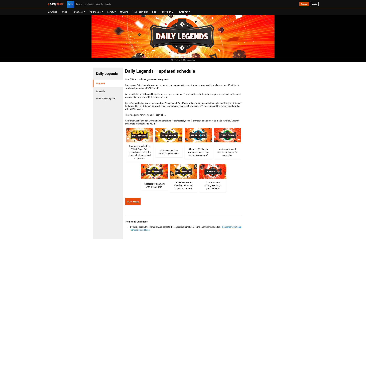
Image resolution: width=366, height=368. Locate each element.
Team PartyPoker (140, 12)
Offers (64, 12)
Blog (154, 12)
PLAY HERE (133, 201)
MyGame (124, 12)
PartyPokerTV (167, 12)
